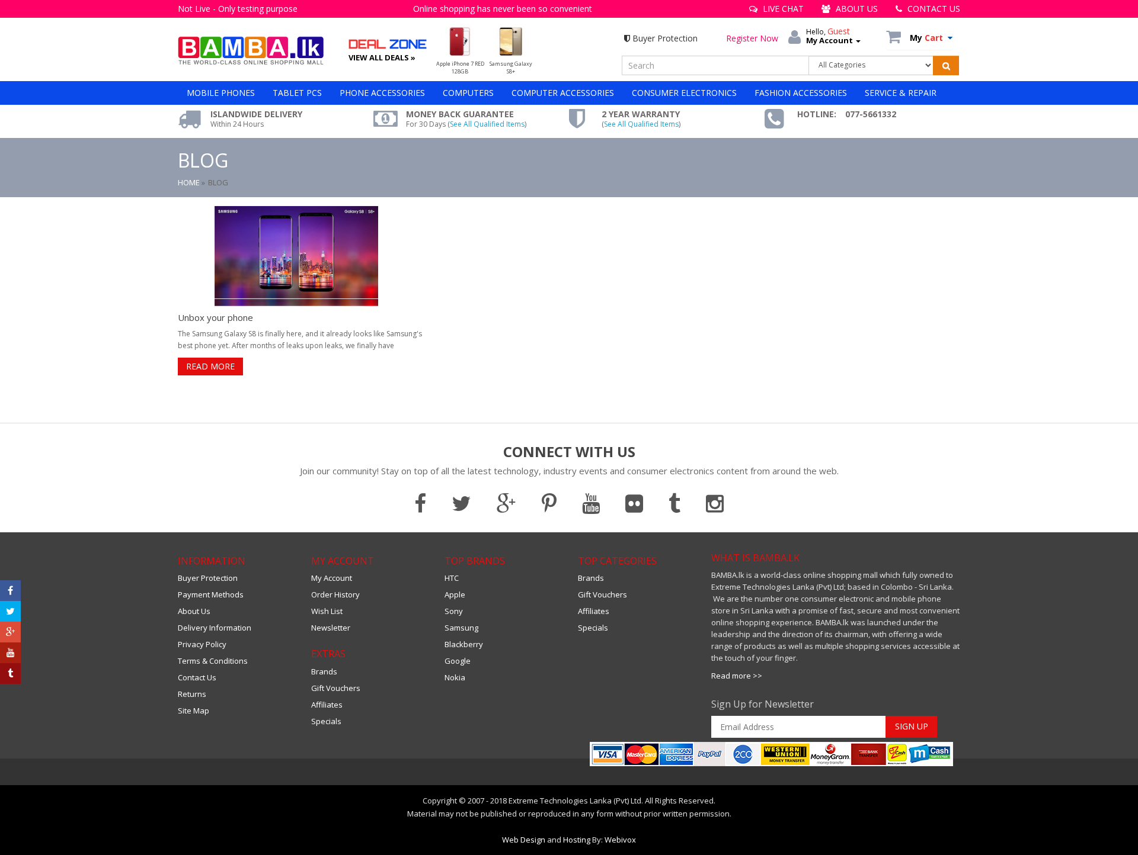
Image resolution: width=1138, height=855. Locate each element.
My (926, 37)
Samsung (461, 627)
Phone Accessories (382, 92)
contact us (932, 8)
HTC (452, 578)
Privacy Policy (202, 644)
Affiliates (327, 704)
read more (210, 366)
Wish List (327, 611)
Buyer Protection (664, 38)
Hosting (576, 839)
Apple (455, 594)
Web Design (523, 839)
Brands (324, 671)
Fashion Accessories (801, 92)
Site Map (193, 710)
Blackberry (464, 644)
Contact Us (197, 677)
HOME (189, 182)
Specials (326, 721)
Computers (468, 92)
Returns (192, 694)
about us (855, 8)
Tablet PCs (297, 92)
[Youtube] (10, 652)
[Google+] (10, 632)
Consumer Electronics (684, 92)
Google (458, 660)
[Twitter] (10, 611)
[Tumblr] (10, 673)
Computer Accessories (563, 92)
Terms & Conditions (213, 660)
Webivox (620, 839)
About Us (194, 611)
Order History (335, 594)
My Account (331, 578)
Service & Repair (900, 92)
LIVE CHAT (782, 8)
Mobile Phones (221, 92)
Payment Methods (211, 594)
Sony (454, 611)
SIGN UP (911, 726)
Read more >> (736, 675)
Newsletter (330, 627)
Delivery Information (214, 627)
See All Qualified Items (487, 124)
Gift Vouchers (335, 688)
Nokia (455, 677)
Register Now (752, 38)
